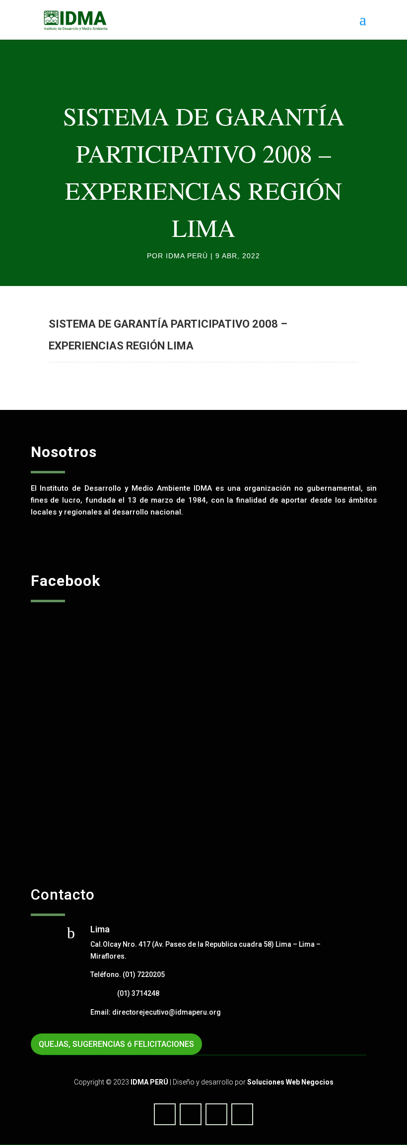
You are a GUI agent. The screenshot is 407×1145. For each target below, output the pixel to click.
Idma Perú (187, 256)
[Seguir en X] (216, 1114)
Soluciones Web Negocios (290, 1082)
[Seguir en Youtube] (191, 1114)
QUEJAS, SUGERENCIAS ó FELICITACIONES (116, 1044)
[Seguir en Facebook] (165, 1114)
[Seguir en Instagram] (242, 1114)
